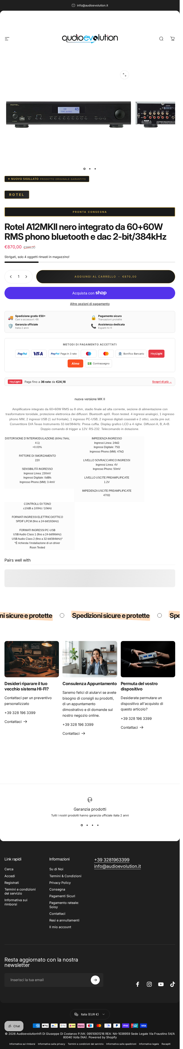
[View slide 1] (82, 825)
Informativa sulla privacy (51, 1044)
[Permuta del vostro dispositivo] (148, 659)
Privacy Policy (60, 883)
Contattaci (57, 914)
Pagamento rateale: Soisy (64, 905)
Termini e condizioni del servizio (20, 891)
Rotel (17, 195)
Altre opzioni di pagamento (90, 304)
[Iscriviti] (95, 980)
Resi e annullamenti (64, 920)
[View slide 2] (87, 825)
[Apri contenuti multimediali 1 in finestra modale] (124, 74)
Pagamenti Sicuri (62, 896)
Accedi (9, 876)
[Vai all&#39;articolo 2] (90, 168)
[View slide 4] (98, 825)
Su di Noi (56, 869)
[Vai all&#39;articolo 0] (84, 168)
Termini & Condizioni (65, 876)
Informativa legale (149, 1044)
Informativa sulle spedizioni (121, 1044)
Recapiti (166, 1044)
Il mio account (60, 927)
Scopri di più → (162, 381)
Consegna (57, 889)
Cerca (8, 869)
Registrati (11, 883)
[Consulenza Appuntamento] (89, 659)
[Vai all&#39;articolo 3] (95, 168)
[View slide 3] (92, 825)
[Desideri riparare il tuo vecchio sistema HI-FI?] (31, 659)
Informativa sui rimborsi (15, 902)
